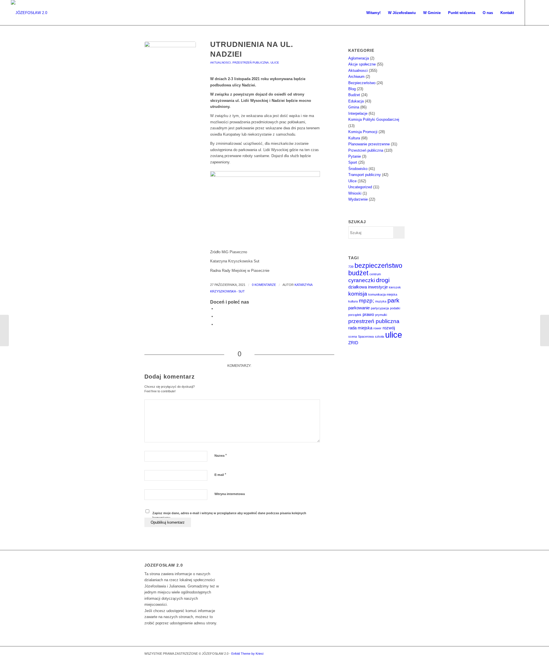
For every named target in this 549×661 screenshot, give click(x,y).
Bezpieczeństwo (361, 83)
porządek (354, 314)
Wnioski (354, 193)
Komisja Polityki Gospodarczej (373, 119)
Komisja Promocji (362, 132)
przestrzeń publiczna (373, 321)
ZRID (353, 342)
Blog (352, 89)
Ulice (274, 62)
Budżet (354, 95)
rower (377, 328)
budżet (358, 273)
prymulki (381, 314)
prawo (368, 314)
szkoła (379, 336)
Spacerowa (366, 336)
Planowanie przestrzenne (369, 144)
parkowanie (359, 307)
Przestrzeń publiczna (250, 62)
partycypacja (380, 308)
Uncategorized (360, 187)
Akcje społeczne (362, 64)
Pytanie (354, 156)
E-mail (220, 474)
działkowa (357, 286)
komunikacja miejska (382, 294)
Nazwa (220, 455)
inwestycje (378, 286)
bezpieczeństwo (378, 265)
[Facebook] (534, 12)
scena (352, 336)
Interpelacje (357, 113)
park (393, 300)
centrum (375, 274)
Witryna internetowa (229, 494)
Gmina (353, 107)
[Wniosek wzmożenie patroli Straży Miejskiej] (544, 330)
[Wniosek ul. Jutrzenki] (4, 330)
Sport (352, 162)
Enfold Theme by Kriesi (247, 653)
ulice (393, 334)
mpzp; (366, 301)
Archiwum (356, 76)
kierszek (395, 287)
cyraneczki (361, 280)
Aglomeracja (358, 58)
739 (350, 266)
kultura (353, 301)
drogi (383, 280)
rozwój (389, 327)
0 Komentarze (264, 284)
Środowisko (357, 169)
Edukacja (356, 101)
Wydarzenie (358, 199)
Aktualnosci (220, 62)
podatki (395, 308)
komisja (357, 294)
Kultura (354, 138)
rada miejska (360, 327)
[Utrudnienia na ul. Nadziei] (170, 67)
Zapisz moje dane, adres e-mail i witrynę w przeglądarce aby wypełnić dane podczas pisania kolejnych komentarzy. (229, 515)
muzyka (380, 301)
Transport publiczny (364, 175)
